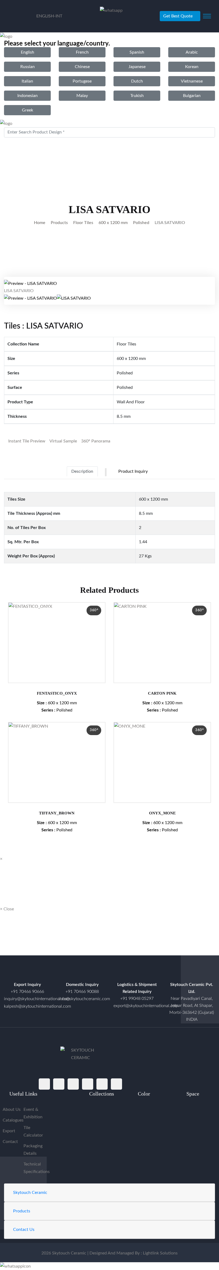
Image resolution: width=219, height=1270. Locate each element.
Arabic (192, 52)
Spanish (137, 52)
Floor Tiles (83, 223)
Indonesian (27, 96)
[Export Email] (27, 972)
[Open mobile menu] (207, 16)
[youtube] (102, 1084)
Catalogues (13, 1120)
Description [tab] (82, 471)
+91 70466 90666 (27, 991)
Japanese (137, 67)
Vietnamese (192, 81)
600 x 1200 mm (113, 223)
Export (9, 1131)
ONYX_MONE (162, 813)
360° (94, 610)
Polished (141, 223)
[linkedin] (116, 1084)
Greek (27, 110)
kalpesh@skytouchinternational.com (37, 1006)
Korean (191, 67)
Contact (10, 1141)
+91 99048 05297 (137, 998)
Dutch (137, 81)
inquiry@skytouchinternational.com (27, 999)
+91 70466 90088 (82, 991)
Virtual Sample (63, 441)
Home (39, 223)
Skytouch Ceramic (30, 1192)
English (27, 52)
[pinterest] (87, 1084)
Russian (27, 67)
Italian (27, 81)
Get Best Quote (178, 16)
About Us (12, 1109)
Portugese (82, 81)
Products (59, 223)
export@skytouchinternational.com (146, 1006)
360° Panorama (95, 441)
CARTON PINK (162, 693)
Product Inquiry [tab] (133, 471)
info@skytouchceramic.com (84, 999)
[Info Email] (82, 972)
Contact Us (23, 1229)
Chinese (82, 67)
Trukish (137, 96)
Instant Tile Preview (26, 441)
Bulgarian (192, 96)
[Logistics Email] (137, 972)
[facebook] (44, 1084)
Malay (82, 96)
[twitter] (58, 1084)
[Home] (191, 972)
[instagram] (73, 1084)
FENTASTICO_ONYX (57, 693)
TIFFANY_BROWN (57, 813)
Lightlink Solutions (160, 1253)
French (82, 52)
